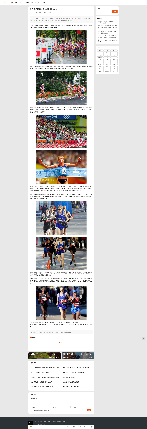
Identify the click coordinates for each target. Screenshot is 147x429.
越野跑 (100, 69)
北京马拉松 (100, 62)
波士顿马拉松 (100, 64)
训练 (27, 2)
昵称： (33, 407)
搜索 (99, 8)
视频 (32, 2)
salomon (100, 57)
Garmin (100, 52)
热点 (107, 64)
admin (31, 12)
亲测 (114, 59)
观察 (16, 2)
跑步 (107, 69)
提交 (89, 410)
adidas (107, 50)
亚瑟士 (107, 59)
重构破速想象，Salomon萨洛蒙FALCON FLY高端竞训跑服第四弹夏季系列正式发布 (107, 27)
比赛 (11, 2)
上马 (100, 59)
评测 (114, 66)
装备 (21, 2)
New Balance (101, 55)
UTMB (114, 57)
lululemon (114, 52)
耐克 (100, 66)
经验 (114, 64)
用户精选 (37, 2)
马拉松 (50, 12)
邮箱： (54, 407)
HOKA (107, 52)
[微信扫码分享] (80, 426)
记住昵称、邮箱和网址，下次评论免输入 (41, 410)
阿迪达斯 (107, 71)
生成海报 (76, 426)
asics (114, 50)
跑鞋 (114, 69)
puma (114, 55)
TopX (107, 57)
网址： (75, 407)
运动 (100, 71)
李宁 (114, 62)
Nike (107, 55)
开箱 (107, 62)
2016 (100, 50)
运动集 (43, 2)
